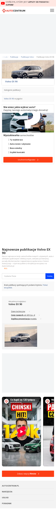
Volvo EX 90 (11, 81)
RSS (5, 268)
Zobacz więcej (26, 473)
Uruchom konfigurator (26, 159)
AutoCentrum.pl (13, 11)
